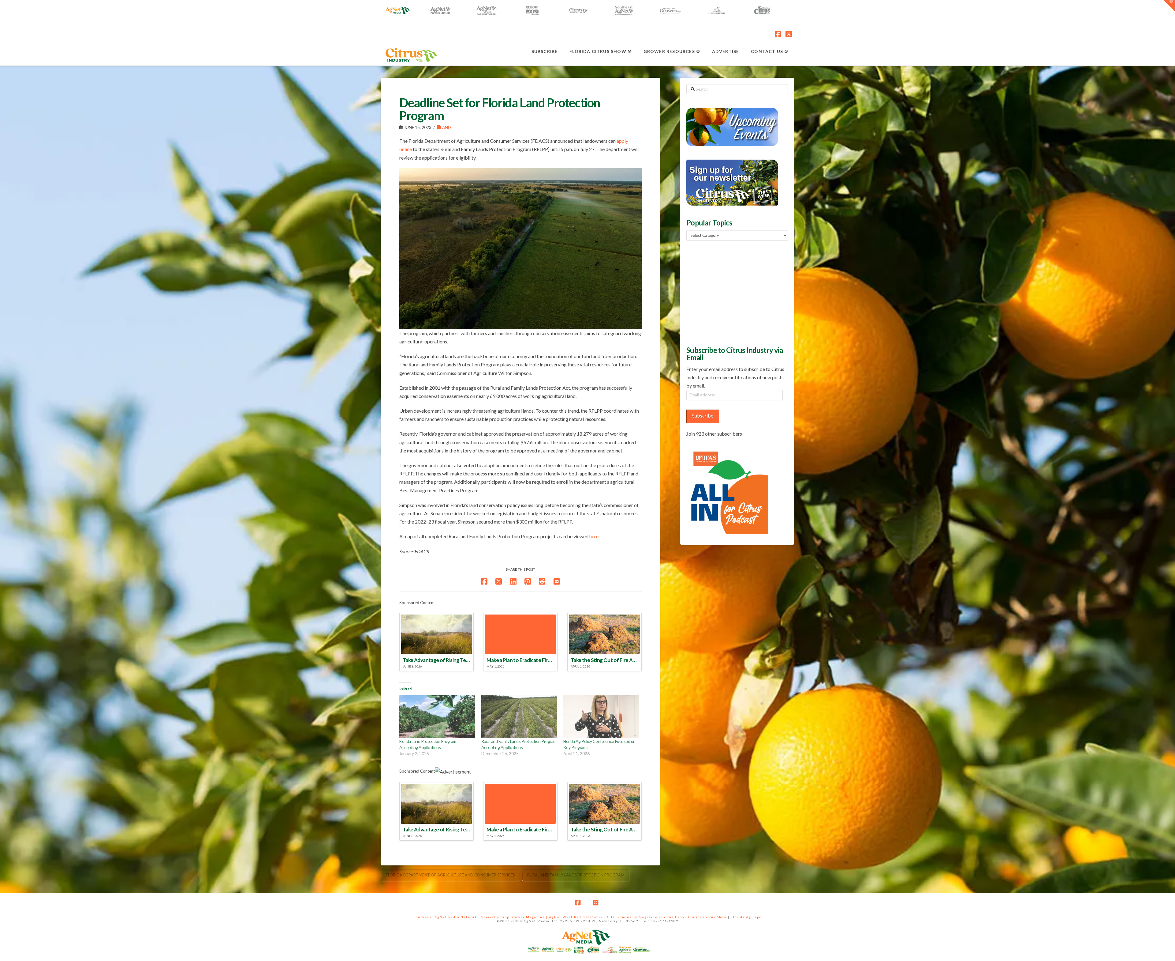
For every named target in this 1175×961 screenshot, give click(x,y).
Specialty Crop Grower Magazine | (515, 917)
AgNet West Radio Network (576, 917)
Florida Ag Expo (746, 917)
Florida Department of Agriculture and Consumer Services (450, 874)
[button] (1169, 6)
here (594, 536)
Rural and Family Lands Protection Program (576, 874)
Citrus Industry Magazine (632, 917)
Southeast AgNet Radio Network (445, 917)
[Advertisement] (732, 292)
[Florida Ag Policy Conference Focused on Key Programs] (601, 717)
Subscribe (702, 415)
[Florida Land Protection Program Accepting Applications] (437, 717)
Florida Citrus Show (707, 917)
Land (445, 127)
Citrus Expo (673, 917)
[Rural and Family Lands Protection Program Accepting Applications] (519, 717)
